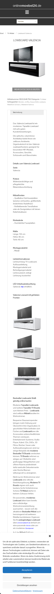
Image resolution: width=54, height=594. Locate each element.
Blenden (21, 102)
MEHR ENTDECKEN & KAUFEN (27, 89)
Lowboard (42, 102)
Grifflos (27, 102)
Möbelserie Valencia (27, 105)
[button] (49, 536)
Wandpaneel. (29, 528)
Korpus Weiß (34, 102)
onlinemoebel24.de (23, 523)
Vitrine (28, 525)
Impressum (38, 591)
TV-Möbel (10, 33)
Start (2, 33)
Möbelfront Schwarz (13, 105)
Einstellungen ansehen (27, 585)
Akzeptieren (27, 570)
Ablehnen (27, 577)
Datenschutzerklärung (22, 591)
